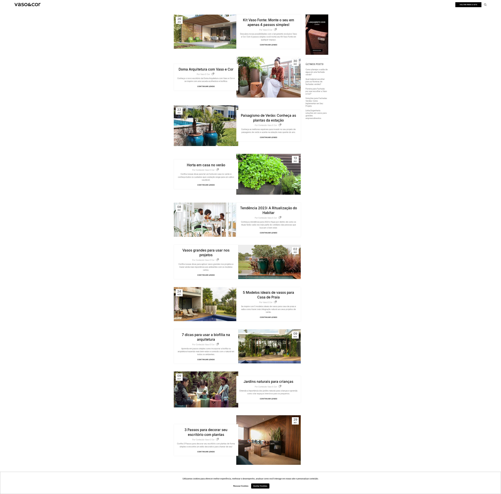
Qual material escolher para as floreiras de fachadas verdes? (315, 81)
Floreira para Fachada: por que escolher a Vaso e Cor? (316, 91)
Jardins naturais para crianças (268, 382)
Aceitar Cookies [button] (260, 486)
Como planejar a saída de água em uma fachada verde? (317, 72)
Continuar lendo (268, 45)
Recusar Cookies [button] (240, 486)
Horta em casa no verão (206, 165)
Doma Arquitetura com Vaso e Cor (206, 69)
